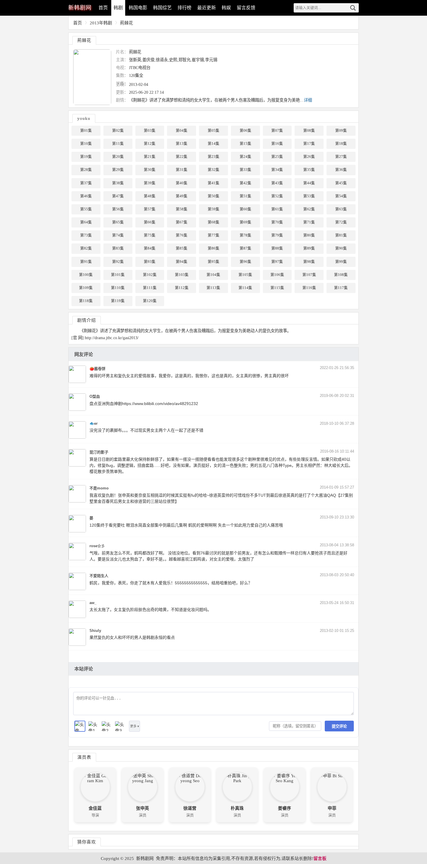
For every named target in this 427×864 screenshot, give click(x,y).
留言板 (319, 858)
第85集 (181, 248)
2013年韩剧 (101, 23)
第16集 (277, 144)
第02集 (118, 131)
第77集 (213, 235)
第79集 (277, 235)
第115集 (277, 288)
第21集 (149, 157)
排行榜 (184, 7)
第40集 (181, 183)
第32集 (213, 170)
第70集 (277, 222)
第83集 (118, 248)
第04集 (181, 131)
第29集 (118, 170)
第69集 (245, 222)
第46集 (86, 196)
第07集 (277, 131)
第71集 (309, 222)
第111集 (150, 288)
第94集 (181, 262)
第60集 (245, 209)
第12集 (149, 144)
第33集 (245, 170)
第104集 (213, 275)
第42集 (245, 183)
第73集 (86, 235)
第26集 (309, 157)
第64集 (86, 222)
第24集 (245, 157)
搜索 (353, 7)
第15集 (245, 144)
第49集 (181, 196)
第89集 (309, 248)
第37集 (86, 183)
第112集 (182, 288)
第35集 (309, 170)
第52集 (277, 196)
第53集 (309, 196)
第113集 (213, 288)
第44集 (309, 183)
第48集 (149, 196)
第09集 (341, 131)
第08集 (309, 131)
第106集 (277, 275)
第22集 (181, 157)
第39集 (149, 183)
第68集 (213, 222)
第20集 (118, 157)
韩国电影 (138, 7)
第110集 (118, 288)
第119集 (118, 301)
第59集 (213, 209)
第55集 (86, 209)
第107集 (309, 275)
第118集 (86, 301)
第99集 (341, 262)
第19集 (86, 157)
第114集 (245, 288)
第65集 (118, 222)
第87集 (245, 248)
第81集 (341, 235)
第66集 (149, 222)
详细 (308, 100)
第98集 (309, 262)
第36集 (341, 170)
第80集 (309, 235)
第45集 (341, 183)
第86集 (213, 248)
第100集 (86, 275)
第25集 (277, 157)
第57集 (149, 209)
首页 (103, 7)
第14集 (213, 144)
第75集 (149, 235)
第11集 (118, 144)
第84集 (149, 248)
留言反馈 (246, 7)
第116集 (309, 288)
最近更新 (206, 7)
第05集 (213, 131)
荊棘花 (126, 23)
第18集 (341, 144)
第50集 (213, 196)
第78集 (245, 235)
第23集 (213, 157)
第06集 (245, 131)
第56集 (118, 209)
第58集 (181, 209)
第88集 (277, 248)
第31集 (181, 170)
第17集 (309, 144)
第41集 (213, 183)
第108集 (341, 275)
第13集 (181, 144)
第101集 (118, 275)
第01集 (86, 131)
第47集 (118, 196)
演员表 (84, 757)
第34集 (277, 170)
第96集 (245, 262)
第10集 (86, 144)
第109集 (86, 288)
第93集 (149, 262)
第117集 (341, 288)
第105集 (245, 275)
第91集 (86, 262)
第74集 (118, 235)
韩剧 (118, 7)
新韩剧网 (145, 858)
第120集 (150, 301)
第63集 (341, 209)
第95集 (213, 262)
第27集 (341, 157)
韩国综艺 (162, 7)
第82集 (86, 248)
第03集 (149, 131)
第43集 (277, 183)
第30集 (149, 170)
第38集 (118, 183)
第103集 (182, 275)
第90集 (341, 248)
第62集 (309, 209)
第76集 (181, 235)
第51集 (245, 196)
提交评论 (339, 726)
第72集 (341, 222)
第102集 (150, 275)
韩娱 (226, 7)
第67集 (181, 222)
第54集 (341, 196)
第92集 (118, 262)
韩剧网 (80, 8)
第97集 (277, 262)
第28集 (86, 170)
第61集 (277, 209)
